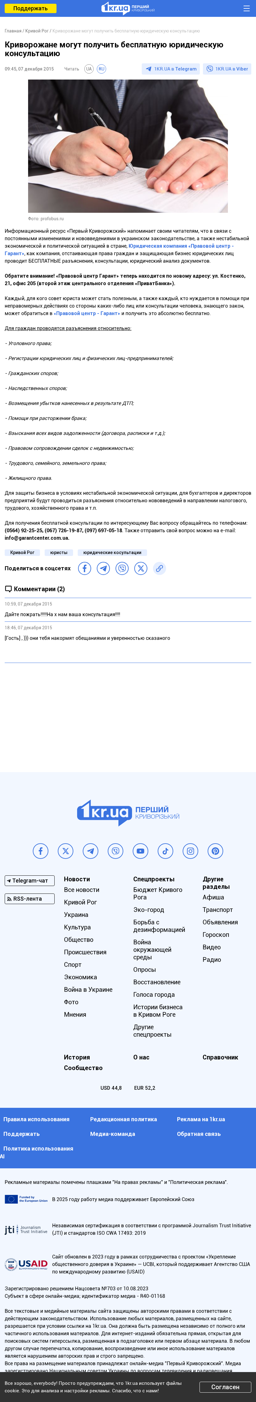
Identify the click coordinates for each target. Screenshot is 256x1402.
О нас (141, 1057)
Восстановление (156, 982)
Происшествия (85, 952)
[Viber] (122, 568)
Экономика (80, 977)
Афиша (213, 897)
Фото (71, 1002)
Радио (212, 959)
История (77, 1057)
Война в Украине (88, 989)
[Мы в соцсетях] (40, 851)
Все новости (81, 889)
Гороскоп (216, 934)
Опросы (144, 969)
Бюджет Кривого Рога (157, 893)
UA (89, 68)
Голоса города (154, 994)
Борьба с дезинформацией (159, 925)
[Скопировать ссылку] (159, 568)
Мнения (75, 1014)
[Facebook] (84, 568)
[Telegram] (103, 568)
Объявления (220, 922)
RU (101, 68)
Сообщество (83, 1068)
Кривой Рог (22, 552)
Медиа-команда (112, 1134)
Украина (76, 914)
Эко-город (148, 909)
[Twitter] (140, 568)
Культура (77, 927)
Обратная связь (199, 1134)
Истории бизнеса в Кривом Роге (158, 1010)
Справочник (220, 1057)
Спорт (72, 964)
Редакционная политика (123, 1119)
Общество (78, 939)
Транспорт (218, 909)
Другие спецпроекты (152, 1030)
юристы (58, 552)
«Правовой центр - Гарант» (87, 313)
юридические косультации (112, 552)
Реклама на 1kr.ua (201, 1119)
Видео (212, 947)
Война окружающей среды (152, 949)
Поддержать (30, 8)
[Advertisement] (128, 713)
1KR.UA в (175, 69)
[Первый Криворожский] (128, 8)
